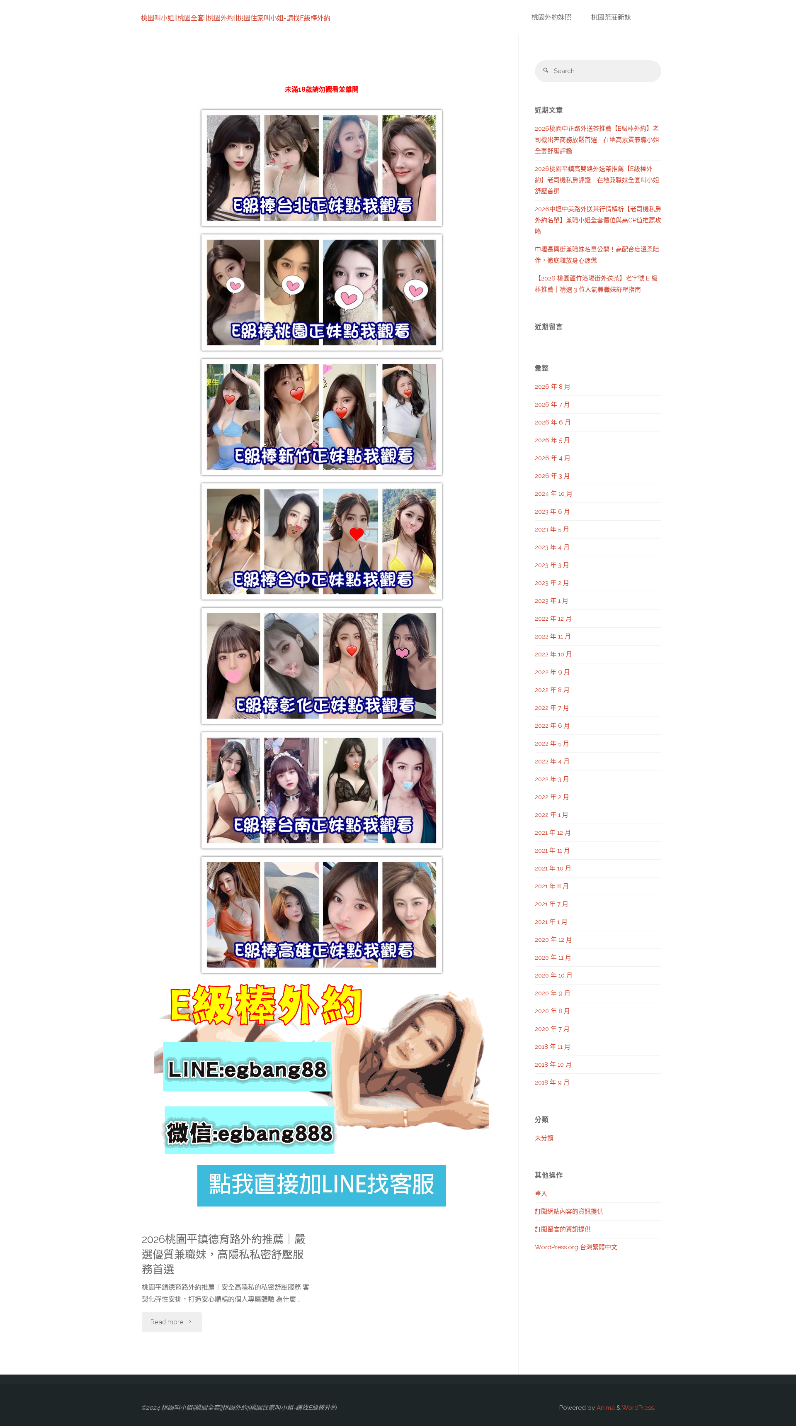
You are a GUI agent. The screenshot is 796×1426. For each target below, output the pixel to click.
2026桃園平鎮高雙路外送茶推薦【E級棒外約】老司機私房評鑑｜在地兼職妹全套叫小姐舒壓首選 (597, 180)
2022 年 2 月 (552, 797)
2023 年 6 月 (552, 511)
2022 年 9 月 (552, 672)
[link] (646, 17)
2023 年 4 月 (552, 547)
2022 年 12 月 (553, 618)
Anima (605, 1407)
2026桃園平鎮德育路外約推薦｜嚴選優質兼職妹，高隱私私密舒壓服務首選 (223, 1254)
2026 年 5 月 (552, 440)
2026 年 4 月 (552, 458)
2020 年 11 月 (553, 957)
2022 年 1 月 (551, 815)
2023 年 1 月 (551, 601)
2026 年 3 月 (552, 476)
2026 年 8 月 (552, 386)
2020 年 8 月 (552, 1011)
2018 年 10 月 (553, 1064)
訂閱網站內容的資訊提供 (569, 1211)
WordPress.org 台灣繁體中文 (576, 1247)
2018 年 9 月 (552, 1082)
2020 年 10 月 (554, 975)
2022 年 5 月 (552, 743)
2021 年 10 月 (553, 868)
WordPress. (638, 1407)
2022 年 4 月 (552, 761)
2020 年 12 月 (553, 939)
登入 (541, 1193)
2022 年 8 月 (552, 690)
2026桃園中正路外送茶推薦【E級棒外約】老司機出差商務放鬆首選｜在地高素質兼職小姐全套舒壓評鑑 (597, 140)
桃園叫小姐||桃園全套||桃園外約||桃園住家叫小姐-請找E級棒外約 (235, 18)
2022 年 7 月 (552, 708)
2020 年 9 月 (552, 993)
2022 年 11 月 (553, 636)
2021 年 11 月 (552, 850)
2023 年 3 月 (552, 565)
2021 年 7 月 (551, 904)
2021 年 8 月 (552, 886)
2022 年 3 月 (552, 779)
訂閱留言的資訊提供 (563, 1229)
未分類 (544, 1138)
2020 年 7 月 (552, 1029)
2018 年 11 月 (552, 1047)
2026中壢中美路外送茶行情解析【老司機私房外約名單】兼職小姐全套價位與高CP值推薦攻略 (598, 220)
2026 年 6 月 (553, 422)
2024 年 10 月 (554, 493)
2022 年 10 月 (553, 654)
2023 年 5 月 (552, 529)
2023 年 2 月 (552, 583)
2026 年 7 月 (552, 404)
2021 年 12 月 (553, 832)
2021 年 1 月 (551, 922)
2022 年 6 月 (552, 725)
